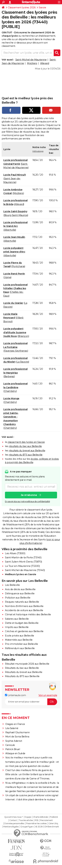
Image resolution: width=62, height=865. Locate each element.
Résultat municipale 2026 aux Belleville (27, 663)
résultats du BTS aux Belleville (25, 454)
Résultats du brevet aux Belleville (23, 672)
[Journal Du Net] (16, 848)
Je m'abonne (29, 495)
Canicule (10, 745)
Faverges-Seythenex (15, 350)
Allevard (44, 63)
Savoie (42, 7)
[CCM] (46, 841)
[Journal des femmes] (16, 841)
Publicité (54, 817)
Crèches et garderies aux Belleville (24, 631)
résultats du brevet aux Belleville (27, 450)
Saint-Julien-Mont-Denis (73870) (23, 561)
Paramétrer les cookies (36, 823)
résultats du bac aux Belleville (25, 446)
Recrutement (46, 820)
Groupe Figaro (27, 827)
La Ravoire (22, 361)
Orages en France (15, 724)
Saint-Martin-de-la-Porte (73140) (23, 557)
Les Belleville (12, 584)
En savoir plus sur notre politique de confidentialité (27, 501)
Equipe (28, 817)
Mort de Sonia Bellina (17, 736)
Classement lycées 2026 (22, 7)
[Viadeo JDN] (46, 855)
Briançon (23, 336)
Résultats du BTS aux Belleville (22, 676)
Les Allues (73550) (15, 553)
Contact (13, 820)
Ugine (7, 277)
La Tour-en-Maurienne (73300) (22, 566)
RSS (36, 820)
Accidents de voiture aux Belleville (24, 610)
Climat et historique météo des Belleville (28, 614)
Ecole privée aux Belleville (19, 635)
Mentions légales (11, 827)
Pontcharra (18, 266)
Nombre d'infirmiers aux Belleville (24, 606)
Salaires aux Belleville (17, 618)
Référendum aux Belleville (20, 648)
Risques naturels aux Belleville (22, 601)
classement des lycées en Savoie (26, 442)
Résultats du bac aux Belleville (22, 667)
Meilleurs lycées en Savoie (20, 574)
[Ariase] (16, 861)
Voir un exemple (48, 695)
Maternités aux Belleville (19, 639)
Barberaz (9, 376)
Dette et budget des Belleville (21, 622)
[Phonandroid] (46, 861)
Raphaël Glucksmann (17, 732)
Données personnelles (14, 823)
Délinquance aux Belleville (19, 593)
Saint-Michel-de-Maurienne (31, 59)
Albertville (10, 229)
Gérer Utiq (53, 823)
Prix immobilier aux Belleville (21, 643)
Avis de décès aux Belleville (20, 589)
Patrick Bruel (12, 749)
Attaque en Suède (15, 753)
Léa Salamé (11, 728)
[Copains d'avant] (16, 854)
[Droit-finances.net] (46, 848)
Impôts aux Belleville (17, 627)
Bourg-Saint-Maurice (16, 215)
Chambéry (10, 391)
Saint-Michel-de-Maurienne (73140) (25, 570)
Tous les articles (26, 820)
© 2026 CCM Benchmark (47, 827)
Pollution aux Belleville (17, 597)
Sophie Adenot (13, 740)
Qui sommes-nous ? (13, 817)
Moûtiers (32, 63)
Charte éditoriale (40, 817)
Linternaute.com (16, 695)
